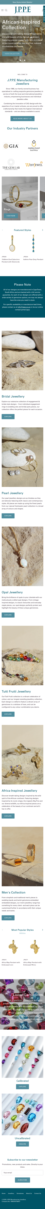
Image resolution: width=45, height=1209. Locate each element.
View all (22, 933)
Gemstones (20, 1193)
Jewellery (11, 1193)
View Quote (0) (44, 14)
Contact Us (37, 1193)
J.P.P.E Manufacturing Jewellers (16, 1199)
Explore (8, 416)
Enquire (22, 1144)
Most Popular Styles (22, 930)
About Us (29, 1193)
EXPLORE (8, 816)
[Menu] (2, 10)
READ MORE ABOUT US (22, 118)
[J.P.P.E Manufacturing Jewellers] (22, 10)
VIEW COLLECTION (12, 54)
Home (3, 1193)
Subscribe (22, 1180)
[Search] (7, 10)
